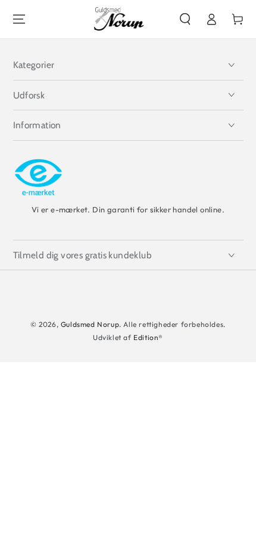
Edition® (148, 337)
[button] (185, 19)
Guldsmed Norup (90, 324)
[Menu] (19, 19)
